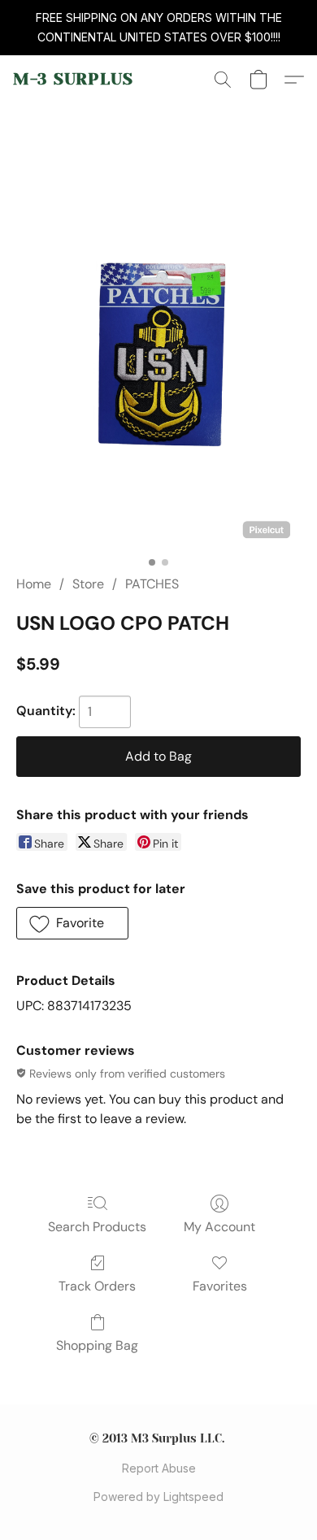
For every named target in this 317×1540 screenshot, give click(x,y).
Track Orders (97, 1286)
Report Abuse (159, 1468)
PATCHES (152, 583)
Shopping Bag (97, 1345)
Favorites (220, 1286)
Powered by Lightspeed (158, 1496)
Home (33, 583)
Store (88, 583)
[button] (73, 79)
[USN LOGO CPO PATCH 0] (158, 359)
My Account (219, 1226)
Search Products (97, 1226)
